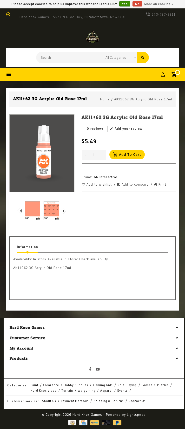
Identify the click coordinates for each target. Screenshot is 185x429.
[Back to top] (170, 414)
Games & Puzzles (155, 385)
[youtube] (98, 369)
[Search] (143, 57)
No (137, 4)
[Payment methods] (71, 423)
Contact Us (137, 401)
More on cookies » (158, 4)
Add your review (129, 128)
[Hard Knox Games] (92, 36)
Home (105, 99)
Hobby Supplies (76, 385)
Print (162, 184)
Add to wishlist (99, 184)
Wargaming (86, 390)
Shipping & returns (108, 401)
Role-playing (127, 385)
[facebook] (90, 369)
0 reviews (95, 128)
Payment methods (75, 401)
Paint (34, 385)
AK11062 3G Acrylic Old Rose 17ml (143, 99)
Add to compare (136, 184)
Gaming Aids (103, 385)
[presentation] (19, 210)
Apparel (106, 390)
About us (49, 401)
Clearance (51, 385)
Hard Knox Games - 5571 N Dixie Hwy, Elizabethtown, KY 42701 (73, 17)
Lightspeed (136, 414)
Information (27, 247)
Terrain (67, 390)
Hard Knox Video (44, 390)
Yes (125, 4)
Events (122, 390)
